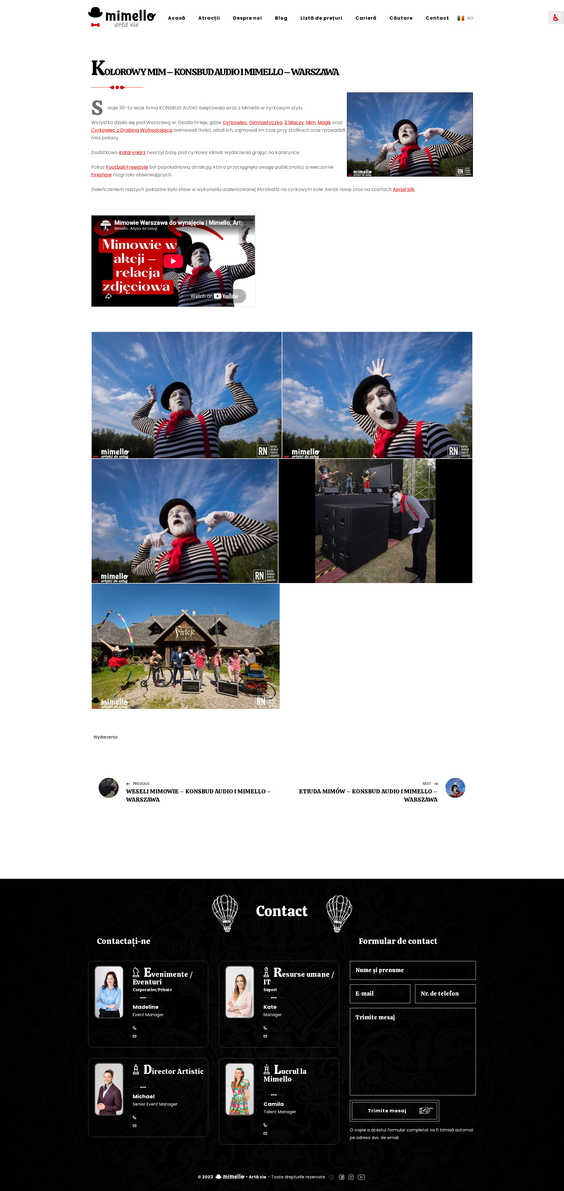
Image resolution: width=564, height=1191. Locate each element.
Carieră (366, 18)
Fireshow (101, 174)
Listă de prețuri (322, 18)
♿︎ (556, 17)
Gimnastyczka (265, 122)
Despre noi (247, 18)
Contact (437, 18)
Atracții (209, 18)
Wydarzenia (105, 737)
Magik (324, 122)
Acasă (176, 18)
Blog (281, 18)
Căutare (401, 18)
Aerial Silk (403, 189)
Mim (310, 122)
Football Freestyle (127, 167)
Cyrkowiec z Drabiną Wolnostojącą (131, 130)
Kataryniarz (132, 152)
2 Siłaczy (294, 122)
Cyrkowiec (235, 122)
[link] (331, 1177)
